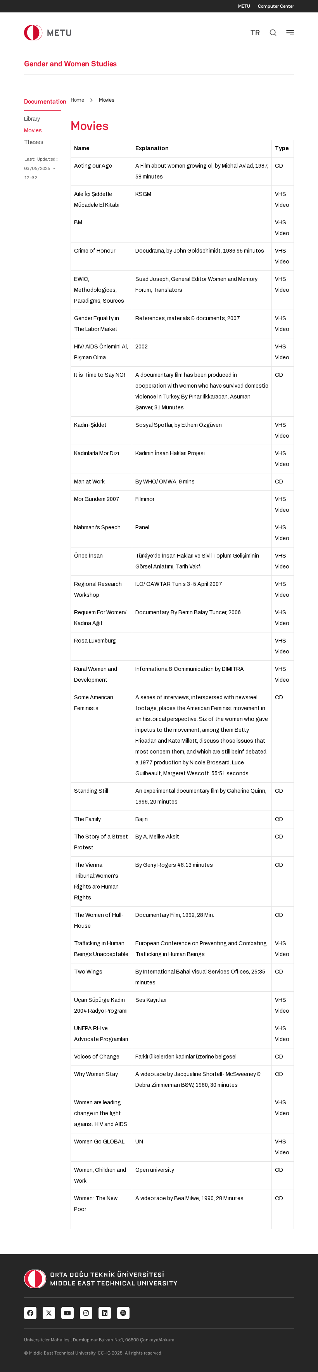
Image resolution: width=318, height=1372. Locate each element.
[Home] (47, 32)
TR (255, 32)
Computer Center (276, 6)
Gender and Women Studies (70, 63)
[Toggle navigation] (290, 32)
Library (32, 119)
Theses (33, 142)
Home (77, 99)
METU (244, 6)
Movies (33, 130)
